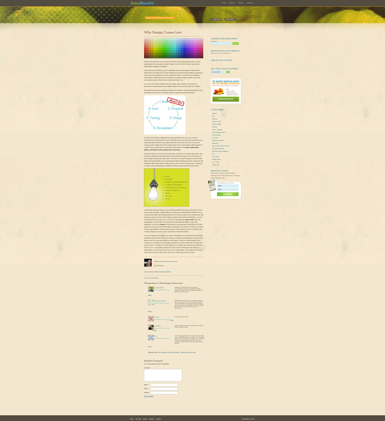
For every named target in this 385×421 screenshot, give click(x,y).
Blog (157, 272)
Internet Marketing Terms (218, 132)
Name (146, 385)
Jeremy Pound (159, 287)
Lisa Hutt (158, 326)
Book (224, 3)
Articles (240, 3)
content (149, 278)
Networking (215, 143)
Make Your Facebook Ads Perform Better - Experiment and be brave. (175, 352)
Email (146, 389)
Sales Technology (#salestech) (220, 151)
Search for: (214, 41)
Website (146, 392)
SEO (213, 154)
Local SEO (214, 137)
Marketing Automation (218, 140)
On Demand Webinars (218, 148)
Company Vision (216, 121)
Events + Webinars (217, 129)
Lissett (157, 317)
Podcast (232, 3)
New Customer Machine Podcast (220, 146)
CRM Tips (214, 127)
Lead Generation (216, 135)
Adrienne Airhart (160, 301)
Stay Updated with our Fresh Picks (225, 183)
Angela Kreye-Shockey (169, 261)
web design (155, 278)
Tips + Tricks (215, 162)
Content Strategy (216, 124)
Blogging (214, 119)
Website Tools (215, 165)
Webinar (250, 3)
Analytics (214, 113)
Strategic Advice (165, 272)
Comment (147, 368)
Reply (149, 295)
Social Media (215, 156)
